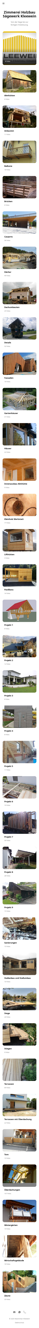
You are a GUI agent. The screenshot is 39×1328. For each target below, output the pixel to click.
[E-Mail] (14, 1312)
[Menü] (3, 3)
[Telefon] (24, 1312)
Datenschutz (19, 1323)
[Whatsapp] (19, 1312)
